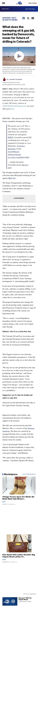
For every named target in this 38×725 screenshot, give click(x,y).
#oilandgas (12, 148)
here (12, 108)
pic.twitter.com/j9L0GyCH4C (18, 157)
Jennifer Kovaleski (15, 79)
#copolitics (21, 146)
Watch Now (32, 3)
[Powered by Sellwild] (33, 594)
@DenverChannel (14, 154)
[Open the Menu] (3, 3)
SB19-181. (12, 178)
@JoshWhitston (13, 151)
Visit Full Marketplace (29, 474)
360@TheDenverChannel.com (14, 106)
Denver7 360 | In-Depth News (10, 19)
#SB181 (10, 137)
